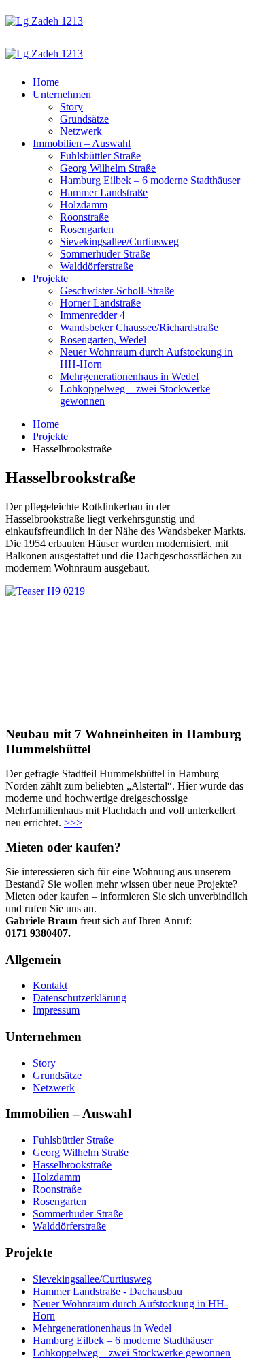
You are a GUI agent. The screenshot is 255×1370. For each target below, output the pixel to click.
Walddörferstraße (96, 266)
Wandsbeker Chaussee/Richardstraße (139, 327)
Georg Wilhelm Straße (108, 168)
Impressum (56, 1010)
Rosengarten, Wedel (103, 339)
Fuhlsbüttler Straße (100, 155)
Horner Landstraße (100, 303)
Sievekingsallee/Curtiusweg (119, 241)
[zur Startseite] (44, 21)
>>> (73, 822)
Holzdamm (83, 205)
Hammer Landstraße (104, 192)
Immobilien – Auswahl (82, 143)
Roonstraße (84, 217)
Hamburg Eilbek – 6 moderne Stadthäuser (150, 180)
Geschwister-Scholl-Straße (117, 290)
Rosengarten (87, 229)
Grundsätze (84, 119)
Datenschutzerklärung (79, 997)
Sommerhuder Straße (105, 254)
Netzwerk (81, 131)
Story (71, 106)
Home (46, 82)
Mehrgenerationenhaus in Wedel (129, 376)
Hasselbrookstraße (72, 1164)
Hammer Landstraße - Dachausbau (107, 1291)
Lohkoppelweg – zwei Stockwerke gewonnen (132, 1352)
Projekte (50, 278)
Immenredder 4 (92, 315)
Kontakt (50, 985)
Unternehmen (62, 94)
